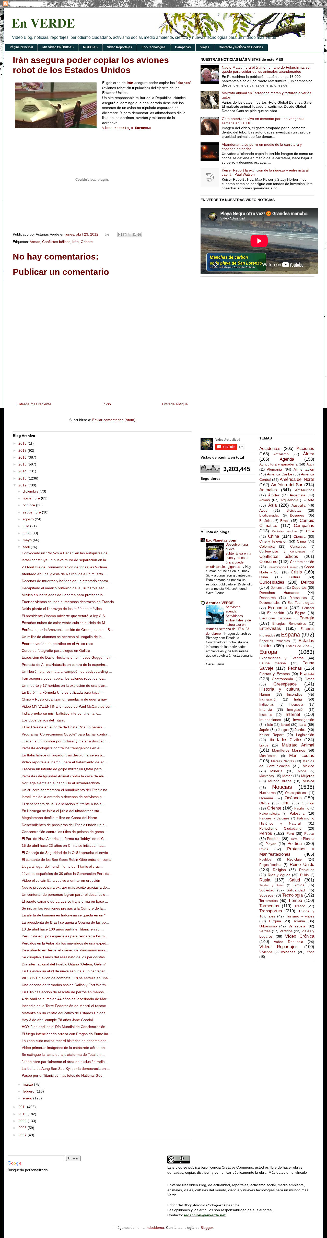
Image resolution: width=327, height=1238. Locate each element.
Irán (130, 83)
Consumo (268, 561)
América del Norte (297, 479)
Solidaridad (296, 890)
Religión (279, 870)
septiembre (32, 512)
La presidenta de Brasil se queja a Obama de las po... (65, 922)
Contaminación (302, 562)
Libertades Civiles (284, 739)
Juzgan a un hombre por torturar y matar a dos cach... (66, 741)
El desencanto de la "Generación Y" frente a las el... (64, 804)
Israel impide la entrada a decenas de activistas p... (63, 797)
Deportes (299, 587)
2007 (23, 1135)
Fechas (295, 668)
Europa (268, 652)
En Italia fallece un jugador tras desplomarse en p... (63, 755)
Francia (307, 673)
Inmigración (295, 710)
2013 (23, 478)
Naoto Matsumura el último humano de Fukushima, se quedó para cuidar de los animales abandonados (266, 69)
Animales (268, 489)
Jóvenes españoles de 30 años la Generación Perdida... (67, 874)
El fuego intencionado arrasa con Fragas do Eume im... (66, 1034)
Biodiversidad (269, 515)
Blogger (207, 1227)
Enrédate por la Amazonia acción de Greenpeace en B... (67, 630)
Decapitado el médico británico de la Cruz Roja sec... (64, 588)
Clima (301, 541)
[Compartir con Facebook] (134, 234)
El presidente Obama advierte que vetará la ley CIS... (65, 616)
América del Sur (287, 484)
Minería (276, 771)
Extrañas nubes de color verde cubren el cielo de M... (65, 623)
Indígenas (266, 704)
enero (28, 1098)
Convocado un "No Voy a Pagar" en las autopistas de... (66, 553)
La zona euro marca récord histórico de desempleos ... (66, 1041)
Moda (302, 771)
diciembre (31, 491)
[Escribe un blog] (124, 234)
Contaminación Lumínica (282, 567)
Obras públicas (296, 793)
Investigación (303, 720)
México (308, 766)
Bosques (297, 515)
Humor (264, 694)
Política (294, 843)
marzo (28, 1084)
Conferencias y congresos (282, 551)
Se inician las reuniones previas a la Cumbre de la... (64, 908)
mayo (28, 540)
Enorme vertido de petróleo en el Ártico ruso (57, 644)
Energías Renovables (289, 624)
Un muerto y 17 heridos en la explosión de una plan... (65, 685)
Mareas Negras (282, 761)
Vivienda (265, 952)
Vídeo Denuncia (288, 942)
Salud (294, 880)
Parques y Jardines (274, 818)
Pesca (309, 833)
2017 (23, 450)
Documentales (270, 603)
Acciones (305, 448)
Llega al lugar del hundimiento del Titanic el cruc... (62, 866)
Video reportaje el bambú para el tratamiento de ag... (65, 762)
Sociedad (266, 890)
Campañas (183, 47)
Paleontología (269, 813)
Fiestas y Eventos (274, 674)
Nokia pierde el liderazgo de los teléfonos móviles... (63, 609)
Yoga (310, 952)
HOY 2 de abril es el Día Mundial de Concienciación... (65, 1027)
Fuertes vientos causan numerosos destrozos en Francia (68, 602)
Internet (293, 714)
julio (26, 526)
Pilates (293, 838)
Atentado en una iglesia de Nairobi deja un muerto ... (64, 574)
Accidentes (270, 448)
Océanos (293, 797)
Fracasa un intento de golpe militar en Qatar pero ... (64, 769)
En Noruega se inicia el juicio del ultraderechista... (62, 811)
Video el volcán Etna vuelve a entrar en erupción (61, 880)
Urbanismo (268, 926)
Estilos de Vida (297, 646)
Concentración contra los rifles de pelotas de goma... (64, 832)
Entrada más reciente (34, 404)
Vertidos (286, 931)
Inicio (106, 404)
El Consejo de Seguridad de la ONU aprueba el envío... (66, 853)
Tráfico (299, 906)
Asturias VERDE (219, 603)
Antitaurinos (304, 490)
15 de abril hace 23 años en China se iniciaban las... (64, 845)
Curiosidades (271, 582)
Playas (270, 844)
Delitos (307, 582)
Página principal (21, 47)
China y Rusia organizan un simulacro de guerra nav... (66, 699)
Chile (310, 531)
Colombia (267, 546)
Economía (277, 607)
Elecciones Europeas (275, 618)
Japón (264, 730)
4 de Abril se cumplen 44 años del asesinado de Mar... (65, 999)
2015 (23, 464)
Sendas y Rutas (271, 885)
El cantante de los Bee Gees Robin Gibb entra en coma (66, 859)
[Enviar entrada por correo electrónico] (106, 234)
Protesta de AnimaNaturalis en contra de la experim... (65, 665)
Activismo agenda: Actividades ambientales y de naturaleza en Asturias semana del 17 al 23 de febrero (228, 620)
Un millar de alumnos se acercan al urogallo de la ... (64, 637)
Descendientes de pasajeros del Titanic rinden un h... (65, 825)
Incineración (268, 699)
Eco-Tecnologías (154, 47)
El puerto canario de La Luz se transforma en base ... (65, 901)
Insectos (265, 715)
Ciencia (300, 536)
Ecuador (308, 608)
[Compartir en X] (129, 234)
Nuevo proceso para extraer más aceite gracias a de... (66, 887)
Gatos (309, 679)
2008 (23, 1128)
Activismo (281, 454)
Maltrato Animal (298, 745)
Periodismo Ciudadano (280, 828)
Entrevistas (270, 628)
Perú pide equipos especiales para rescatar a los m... (65, 936)
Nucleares (267, 793)
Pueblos (265, 859)
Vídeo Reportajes (119, 47)
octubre (29, 505)
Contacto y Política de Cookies (241, 47)
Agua (310, 464)
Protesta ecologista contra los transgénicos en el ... (63, 748)
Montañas (266, 776)
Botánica (265, 521)
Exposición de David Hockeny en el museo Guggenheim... (68, 657)
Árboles (273, 495)
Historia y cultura (279, 689)
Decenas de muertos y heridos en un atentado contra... (66, 581)
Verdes (265, 931)
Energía (306, 618)
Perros (265, 833)
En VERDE (43, 22)
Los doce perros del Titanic (43, 720)
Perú (290, 833)
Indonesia (296, 704)
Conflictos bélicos (56, 242)
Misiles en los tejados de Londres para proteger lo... (64, 595)
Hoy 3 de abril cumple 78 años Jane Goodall (58, 1020)
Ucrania (299, 921)
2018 (23, 443)
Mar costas (301, 755)
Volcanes (288, 952)
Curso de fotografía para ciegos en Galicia (56, 650)
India (298, 699)
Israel (285, 724)
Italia (302, 724)
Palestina (297, 813)
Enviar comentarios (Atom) (113, 420)
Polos (263, 849)
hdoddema (155, 1227)
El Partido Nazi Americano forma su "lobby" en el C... (64, 839)
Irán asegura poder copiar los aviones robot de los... (64, 678)
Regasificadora (270, 865)
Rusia (264, 880)
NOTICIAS (90, 47)
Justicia (301, 730)
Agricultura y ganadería (278, 464)
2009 (23, 1121)
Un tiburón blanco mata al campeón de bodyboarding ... (67, 671)
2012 (23, 485)
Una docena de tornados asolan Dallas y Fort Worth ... (66, 985)
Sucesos (266, 895)
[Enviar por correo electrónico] (119, 234)
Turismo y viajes (300, 916)
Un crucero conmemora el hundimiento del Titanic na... (66, 790)
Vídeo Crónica (299, 936)
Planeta (308, 839)
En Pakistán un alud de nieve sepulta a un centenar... (65, 971)
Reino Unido (302, 864)
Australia (298, 505)
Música (308, 781)
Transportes (270, 911)
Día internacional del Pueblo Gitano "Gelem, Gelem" (64, 964)
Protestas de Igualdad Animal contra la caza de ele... (64, 776)
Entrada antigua (175, 404)
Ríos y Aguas (279, 875)
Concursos (298, 546)
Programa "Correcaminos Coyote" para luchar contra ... (66, 734)
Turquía (274, 921)
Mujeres (307, 776)
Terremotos (268, 901)
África (308, 453)
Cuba (263, 577)
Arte (311, 500)
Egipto (300, 613)
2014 (23, 471)
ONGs (264, 803)
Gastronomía (282, 679)
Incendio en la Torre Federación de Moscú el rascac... (65, 1006)
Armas (35, 242)
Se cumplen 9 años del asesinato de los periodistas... (65, 957)
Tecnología (292, 895)
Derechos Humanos (279, 593)
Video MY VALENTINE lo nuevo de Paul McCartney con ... (68, 706)
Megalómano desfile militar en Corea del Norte (59, 818)
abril (27, 547)
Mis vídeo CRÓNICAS (58, 47)
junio (27, 533)
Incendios (294, 694)
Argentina (297, 495)
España (290, 634)
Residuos (306, 870)
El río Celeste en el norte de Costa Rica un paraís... (63, 727)
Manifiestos (267, 756)
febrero (29, 1091)
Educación (275, 613)
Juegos (283, 730)
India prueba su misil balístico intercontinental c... (61, 713)
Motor (287, 776)
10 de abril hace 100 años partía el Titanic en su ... (63, 929)
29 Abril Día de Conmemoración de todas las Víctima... (66, 567)
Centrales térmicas (284, 531)
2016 (23, 457)
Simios (299, 885)
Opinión (308, 803)
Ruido (304, 875)
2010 (23, 1114)
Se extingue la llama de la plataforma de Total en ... (63, 1054)
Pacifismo (301, 808)
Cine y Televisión (273, 541)
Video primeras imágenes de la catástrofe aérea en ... (65, 1048)
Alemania (274, 469)
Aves (263, 510)
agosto (29, 519)
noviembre (32, 498)
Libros (263, 745)
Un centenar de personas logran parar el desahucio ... (65, 894)
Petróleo (274, 839)
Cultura (294, 577)
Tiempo (295, 900)
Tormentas (269, 905)
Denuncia (277, 588)
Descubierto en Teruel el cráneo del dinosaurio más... (65, 950)
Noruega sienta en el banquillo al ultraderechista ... (63, 783)
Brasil (284, 521)
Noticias (282, 787)
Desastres (267, 598)
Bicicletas (293, 510)
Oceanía (266, 798)
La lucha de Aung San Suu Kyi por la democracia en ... (66, 1069)
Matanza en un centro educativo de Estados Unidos (63, 1013)
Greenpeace (285, 684)
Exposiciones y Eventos (281, 658)
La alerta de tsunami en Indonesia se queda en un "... (65, 915)
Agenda (287, 459)
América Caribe (279, 474)
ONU (285, 803)
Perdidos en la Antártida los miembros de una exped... (65, 943)
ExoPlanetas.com (221, 540)
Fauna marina (272, 663)
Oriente (87, 242)
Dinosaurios (298, 598)
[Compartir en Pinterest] (139, 234)
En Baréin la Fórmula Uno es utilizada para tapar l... (64, 692)
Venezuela (296, 926)
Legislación (305, 735)
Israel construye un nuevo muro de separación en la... (65, 560)
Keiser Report (271, 735)
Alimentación (304, 469)
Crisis (296, 572)
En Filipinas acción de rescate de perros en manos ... (65, 992)
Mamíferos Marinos (288, 750)
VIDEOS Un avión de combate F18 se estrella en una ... (67, 978)
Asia (272, 505)
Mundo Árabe (279, 781)
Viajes (204, 47)
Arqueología (289, 500)
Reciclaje (294, 859)
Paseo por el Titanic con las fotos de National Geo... (64, 1075)
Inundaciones (270, 720)
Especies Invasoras (274, 641)
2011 (22, 1107)
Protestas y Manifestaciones (286, 852)
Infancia (265, 709)
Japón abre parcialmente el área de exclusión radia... (65, 1062)
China (273, 536)
